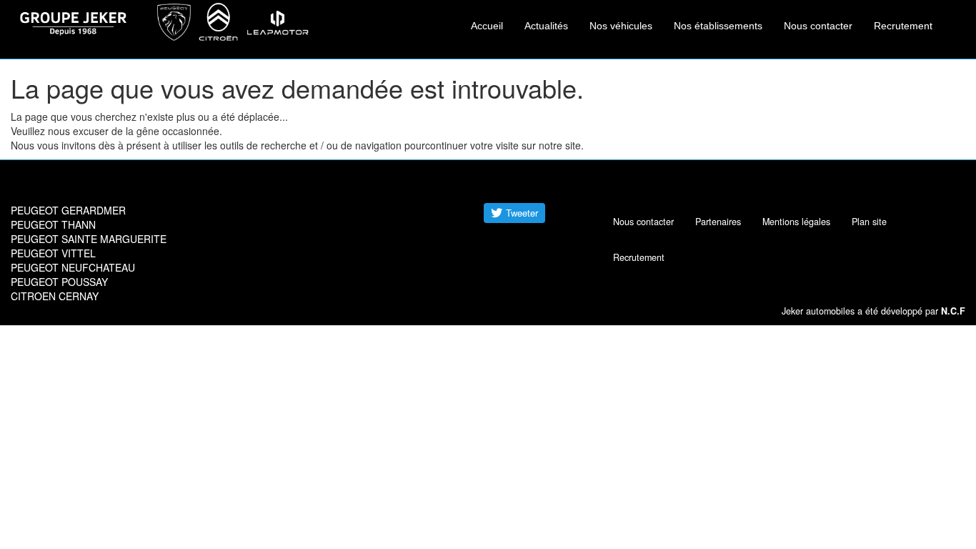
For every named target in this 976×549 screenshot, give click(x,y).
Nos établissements (718, 25)
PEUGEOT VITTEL (53, 253)
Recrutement (903, 25)
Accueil (487, 25)
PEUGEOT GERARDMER (68, 210)
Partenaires (718, 221)
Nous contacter (818, 25)
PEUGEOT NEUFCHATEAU (73, 267)
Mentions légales (796, 221)
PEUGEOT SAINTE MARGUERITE (88, 239)
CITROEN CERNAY (55, 296)
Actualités (546, 25)
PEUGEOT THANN (53, 224)
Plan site (869, 221)
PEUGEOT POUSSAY (59, 281)
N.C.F (953, 311)
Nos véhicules (620, 25)
